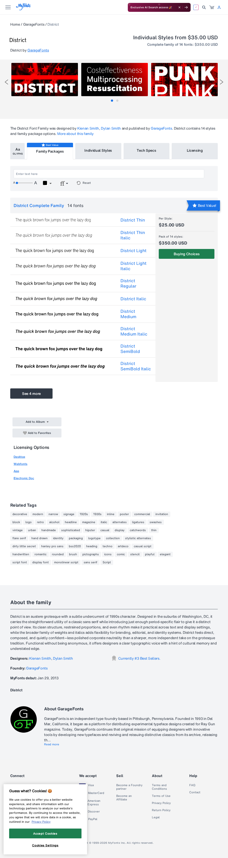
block (16, 522)
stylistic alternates (138, 538)
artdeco (123, 546)
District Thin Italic (132, 235)
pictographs (90, 554)
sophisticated (70, 530)
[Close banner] (179, 7)
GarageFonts (33, 24)
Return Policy (161, 810)
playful (150, 554)
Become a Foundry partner (129, 787)
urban (32, 530)
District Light (133, 250)
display (119, 530)
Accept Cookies (45, 833)
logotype (94, 538)
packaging (76, 538)
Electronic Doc (24, 478)
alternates (119, 522)
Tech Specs (146, 150)
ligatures (138, 522)
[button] (47, 184)
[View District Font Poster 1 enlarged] (44, 79)
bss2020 (75, 546)
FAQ (192, 785)
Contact (194, 792)
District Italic (133, 299)
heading (91, 546)
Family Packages (50, 151)
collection (113, 538)
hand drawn (39, 538)
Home (15, 24)
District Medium (128, 314)
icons (108, 554)
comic (121, 554)
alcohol (54, 522)
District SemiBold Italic (135, 366)
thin (154, 530)
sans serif (90, 562)
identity (58, 538)
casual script (142, 546)
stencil (135, 554)
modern (38, 514)
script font (19, 562)
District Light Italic (133, 266)
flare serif (19, 538)
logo (28, 522)
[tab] (112, 100)
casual (104, 530)
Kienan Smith (88, 128)
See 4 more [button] (31, 393)
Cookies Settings (45, 845)
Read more (51, 744)
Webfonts (20, 464)
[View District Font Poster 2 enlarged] (114, 79)
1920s (84, 514)
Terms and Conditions (159, 787)
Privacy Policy (161, 803)
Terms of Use (161, 796)
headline (71, 522)
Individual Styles (98, 150)
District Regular (128, 283)
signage (68, 514)
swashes (156, 522)
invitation (161, 514)
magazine (88, 522)
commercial (142, 514)
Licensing (195, 150)
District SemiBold (130, 348)
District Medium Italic (133, 331)
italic (104, 522)
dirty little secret (24, 546)
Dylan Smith (111, 128)
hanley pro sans (52, 546)
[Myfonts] (23, 9)
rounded (58, 554)
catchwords (138, 530)
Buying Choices (187, 254)
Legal (156, 817)
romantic (41, 554)
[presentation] (6, 82)
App (16, 471)
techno (107, 546)
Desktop (19, 457)
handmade (48, 530)
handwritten (20, 554)
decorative (19, 514)
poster (124, 514)
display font (40, 562)
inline (110, 514)
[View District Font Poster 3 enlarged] (184, 79)
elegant (165, 554)
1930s (97, 514)
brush (73, 554)
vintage (17, 530)
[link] (211, 7)
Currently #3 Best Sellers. (139, 658)
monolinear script (66, 562)
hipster (90, 530)
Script (107, 562)
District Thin (132, 220)
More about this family (75, 133)
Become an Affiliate (124, 797)
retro (40, 522)
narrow (53, 514)
